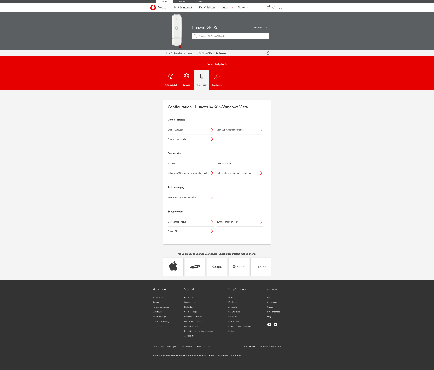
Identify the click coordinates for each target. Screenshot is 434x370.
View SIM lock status (177, 222)
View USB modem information (230, 129)
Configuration (221, 53)
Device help (178, 53)
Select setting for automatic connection (234, 173)
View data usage (224, 163)
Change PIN (173, 231)
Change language (175, 129)
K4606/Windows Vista (204, 53)
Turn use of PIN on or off (227, 222)
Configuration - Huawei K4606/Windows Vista (208, 106)
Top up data (173, 163)
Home (167, 53)
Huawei (189, 53)
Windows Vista (258, 28)
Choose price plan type (178, 139)
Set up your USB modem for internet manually (188, 173)
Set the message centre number (182, 197)
